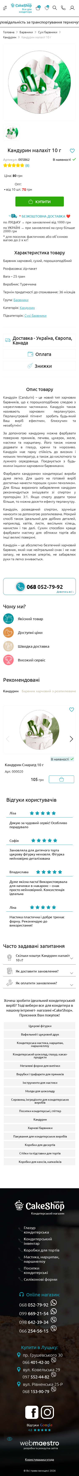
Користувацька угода (39, 1459)
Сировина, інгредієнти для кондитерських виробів (40, 1100)
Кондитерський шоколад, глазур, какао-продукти (40, 1055)
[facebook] (31, 1412)
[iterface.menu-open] (5, 8)
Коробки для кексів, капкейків (40, 1161)
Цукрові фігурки (40, 1026)
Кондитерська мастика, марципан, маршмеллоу (40, 1044)
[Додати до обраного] (71, 710)
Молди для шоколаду (40, 1091)
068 (33, 1304)
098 (33, 1322)
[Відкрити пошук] (55, 8)
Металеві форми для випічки (40, 1065)
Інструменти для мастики (40, 1082)
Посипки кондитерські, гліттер (40, 1111)
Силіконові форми (40, 1279)
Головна (8, 32)
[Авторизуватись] (72, 8)
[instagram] (47, 1412)
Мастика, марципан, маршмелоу (41, 1259)
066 (33, 1330)
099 (33, 1313)
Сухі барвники (47, 32)
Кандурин (9, 37)
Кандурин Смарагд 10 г (24, 764)
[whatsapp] (54, 1303)
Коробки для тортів (41, 1250)
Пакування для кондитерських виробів (40, 1136)
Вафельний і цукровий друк (40, 1034)
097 (36, 1376)
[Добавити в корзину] (61, 779)
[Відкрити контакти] (63, 8)
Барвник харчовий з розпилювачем (50, 691)
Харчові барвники (40, 1128)
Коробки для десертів (40, 1145)
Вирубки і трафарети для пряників (40, 1074)
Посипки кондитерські (36, 1270)
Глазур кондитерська (36, 1229)
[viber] (54, 1320)
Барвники (26, 32)
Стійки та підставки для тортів (40, 1153)
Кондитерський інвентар (38, 1241)
